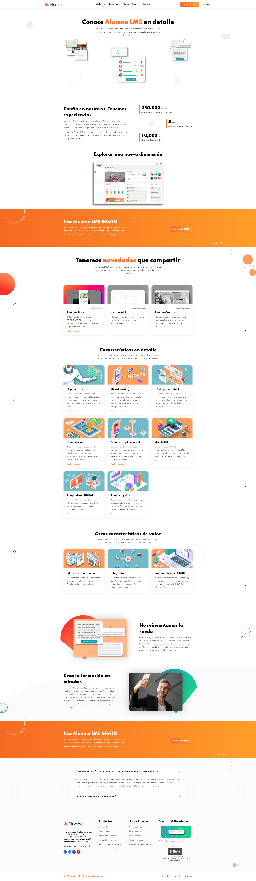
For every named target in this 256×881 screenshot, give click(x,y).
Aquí (182, 841)
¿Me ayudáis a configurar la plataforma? (96, 796)
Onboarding (104, 827)
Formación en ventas (107, 840)
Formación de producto (109, 836)
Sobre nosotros (135, 827)
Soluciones (113, 4)
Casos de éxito (135, 836)
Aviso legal (167, 876)
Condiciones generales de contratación (140, 846)
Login (202, 4)
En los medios (135, 831)
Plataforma (99, 4)
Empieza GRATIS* (182, 229)
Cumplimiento (105, 831)
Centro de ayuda (136, 840)
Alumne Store (75, 312)
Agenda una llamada (100, 704)
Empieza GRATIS (189, 4)
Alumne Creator (165, 312)
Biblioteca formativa (107, 849)
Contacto (146, 4)
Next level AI (118, 312)
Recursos (135, 4)
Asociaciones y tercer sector (110, 844)
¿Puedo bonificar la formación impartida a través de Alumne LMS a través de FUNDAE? (118, 772)
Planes (126, 4)
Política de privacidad (183, 876)
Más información (73, 331)
